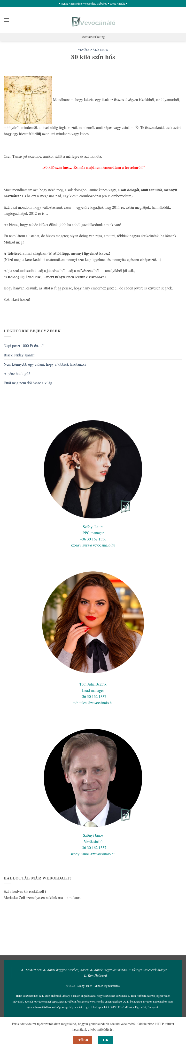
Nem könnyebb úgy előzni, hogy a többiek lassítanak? (45, 364)
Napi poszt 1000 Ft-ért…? (24, 345)
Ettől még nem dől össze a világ (28, 382)
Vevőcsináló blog (93, 50)
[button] (6, 20)
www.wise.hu (96, 1001)
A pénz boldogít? (17, 373)
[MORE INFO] (82, 1040)
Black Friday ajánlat (19, 354)
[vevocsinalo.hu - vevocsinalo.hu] (93, 20)
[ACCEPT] (105, 1040)
